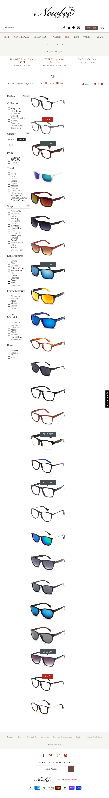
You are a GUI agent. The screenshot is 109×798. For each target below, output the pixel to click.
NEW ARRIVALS (21, 37)
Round (13, 240)
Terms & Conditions (93, 737)
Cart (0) (91, 28)
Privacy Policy (54, 744)
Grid (51, 83)
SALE (48, 44)
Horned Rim (16, 228)
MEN (67, 37)
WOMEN (57, 37)
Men (21, 139)
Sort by (10, 83)
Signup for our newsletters (54, 763)
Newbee (14, 350)
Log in (59, 51)
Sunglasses (15, 108)
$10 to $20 (15, 160)
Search (10, 737)
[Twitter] (69, 28)
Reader (13, 280)
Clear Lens (15, 111)
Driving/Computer (18, 268)
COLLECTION (41, 37)
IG (11, 355)
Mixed (13, 303)
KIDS (76, 37)
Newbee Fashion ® (71, 779)
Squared (14, 247)
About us (45, 737)
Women (11, 139)
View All (26, 96)
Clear (27, 133)
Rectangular (16, 235)
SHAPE (101, 37)
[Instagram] (78, 28)
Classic (13, 181)
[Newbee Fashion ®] (54, 4)
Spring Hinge (16, 337)
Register (50, 51)
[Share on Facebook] (92, 84)
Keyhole (14, 225)
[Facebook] (64, 28)
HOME (7, 37)
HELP (59, 44)
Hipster (13, 183)
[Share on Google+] (98, 84)
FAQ (78, 737)
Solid (12, 282)
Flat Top (14, 218)
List (62, 83)
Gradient (14, 275)
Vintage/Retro (16, 195)
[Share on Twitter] (95, 84)
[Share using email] (102, 84)
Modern (14, 185)
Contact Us (32, 737)
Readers (14, 116)
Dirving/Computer (18, 200)
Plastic (13, 305)
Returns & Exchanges (62, 737)
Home (20, 737)
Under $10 (15, 158)
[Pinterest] (74, 28)
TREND (87, 37)
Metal (13, 301)
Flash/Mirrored (17, 270)
